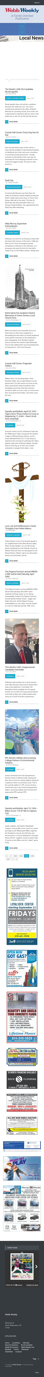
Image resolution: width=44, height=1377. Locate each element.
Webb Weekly (17, 1364)
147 (8, 859)
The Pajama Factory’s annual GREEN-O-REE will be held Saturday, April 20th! (21, 574)
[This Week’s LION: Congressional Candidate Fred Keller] (22, 641)
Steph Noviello (13, 182)
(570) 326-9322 (10, 1336)
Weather (8, 1349)
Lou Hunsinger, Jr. (14, 320)
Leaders (9, 98)
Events (9, 583)
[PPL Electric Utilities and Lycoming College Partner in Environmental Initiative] (22, 731)
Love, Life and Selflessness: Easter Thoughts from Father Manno (20, 527)
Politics (22, 98)
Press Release (13, 578)
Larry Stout (12, 94)
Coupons (18, 1352)
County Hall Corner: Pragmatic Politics (18, 364)
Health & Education (12, 1347)
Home (7, 1343)
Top (34, 1359)
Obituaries (25, 1349)
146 (32, 856)
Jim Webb (11, 530)
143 (15, 856)
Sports (16, 232)
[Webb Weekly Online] (22, 10)
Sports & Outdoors (11, 1345)
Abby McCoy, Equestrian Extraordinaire (16, 224)
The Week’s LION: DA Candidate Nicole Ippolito (19, 90)
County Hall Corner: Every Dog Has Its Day (22, 133)
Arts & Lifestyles (26, 1345)
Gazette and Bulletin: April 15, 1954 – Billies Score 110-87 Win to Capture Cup (21, 810)
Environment (17, 187)
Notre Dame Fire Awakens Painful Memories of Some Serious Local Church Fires (20, 315)
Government (14, 141)
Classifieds (9, 1352)
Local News (15, 98)
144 (21, 856)
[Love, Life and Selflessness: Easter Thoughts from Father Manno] (22, 492)
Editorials (9, 187)
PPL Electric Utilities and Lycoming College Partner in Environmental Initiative (20, 760)
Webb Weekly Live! (27, 1347)
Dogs (8, 141)
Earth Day (9, 180)
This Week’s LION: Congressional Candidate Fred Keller (20, 668)
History (17, 324)
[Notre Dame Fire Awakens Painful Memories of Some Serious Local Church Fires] (22, 286)
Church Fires (10, 324)
